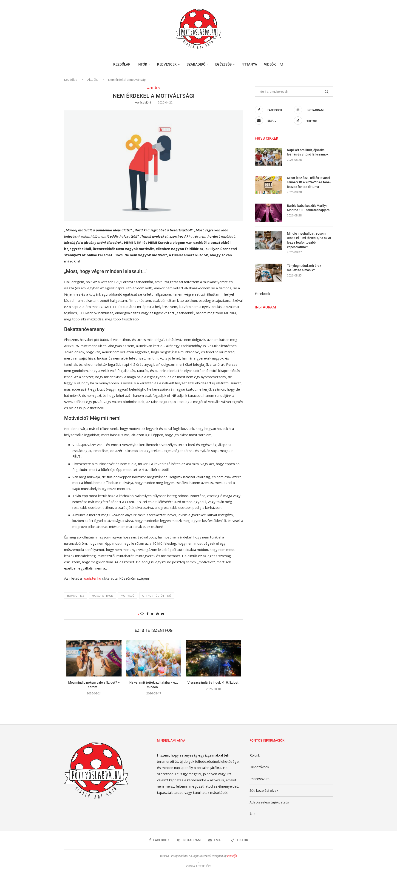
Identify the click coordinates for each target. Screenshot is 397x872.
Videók (270, 64)
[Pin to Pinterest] (157, 614)
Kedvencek (167, 64)
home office (75, 595)
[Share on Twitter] (152, 614)
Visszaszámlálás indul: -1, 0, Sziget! (213, 682)
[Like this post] (142, 614)
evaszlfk (232, 856)
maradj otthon (102, 595)
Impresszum (259, 778)
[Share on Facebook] (147, 614)
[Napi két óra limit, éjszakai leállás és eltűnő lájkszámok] (268, 157)
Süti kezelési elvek (264, 790)
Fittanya (249, 64)
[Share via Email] (162, 614)
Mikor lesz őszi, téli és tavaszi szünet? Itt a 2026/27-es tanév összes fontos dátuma (309, 182)
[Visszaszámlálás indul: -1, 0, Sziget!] (213, 658)
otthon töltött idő (156, 595)
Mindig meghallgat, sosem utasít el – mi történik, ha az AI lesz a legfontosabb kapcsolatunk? (309, 240)
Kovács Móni (143, 102)
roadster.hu (92, 578)
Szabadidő (196, 64)
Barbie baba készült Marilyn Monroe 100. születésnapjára (308, 208)
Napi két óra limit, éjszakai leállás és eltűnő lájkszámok (307, 152)
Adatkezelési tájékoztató (269, 802)
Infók (142, 64)
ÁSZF (253, 814)
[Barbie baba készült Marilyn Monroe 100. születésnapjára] (268, 213)
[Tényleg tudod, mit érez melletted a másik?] (268, 273)
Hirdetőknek (259, 767)
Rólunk (255, 755)
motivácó (127, 595)
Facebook (262, 293)
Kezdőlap (121, 64)
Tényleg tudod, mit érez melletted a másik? (304, 268)
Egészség (223, 64)
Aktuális (92, 80)
